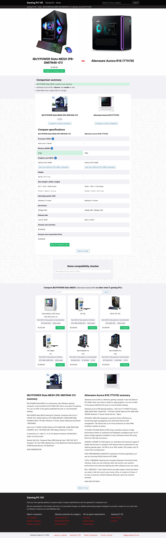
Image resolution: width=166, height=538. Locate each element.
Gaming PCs (49, 3)
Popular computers (34, 521)
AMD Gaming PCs (61, 518)
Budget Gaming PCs (62, 521)
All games (86, 518)
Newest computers (34, 524)
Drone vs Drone (106, 535)
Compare (60, 328)
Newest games (88, 524)
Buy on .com (59, 245)
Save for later (83, 251)
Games (58, 3)
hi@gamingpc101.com (131, 535)
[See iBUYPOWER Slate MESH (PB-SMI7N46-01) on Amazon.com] (54, 33)
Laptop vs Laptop (60, 535)
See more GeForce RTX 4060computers (53, 167)
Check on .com (54, 71)
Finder (40, 7)
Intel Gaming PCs (61, 524)
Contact (114, 521)
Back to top (83, 488)
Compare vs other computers (60, 123)
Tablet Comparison (91, 535)
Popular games (88, 521)
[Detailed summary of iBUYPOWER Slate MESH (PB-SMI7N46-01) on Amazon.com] (54, 381)
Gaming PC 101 (32, 7)
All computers (32, 518)
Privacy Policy (116, 518)
